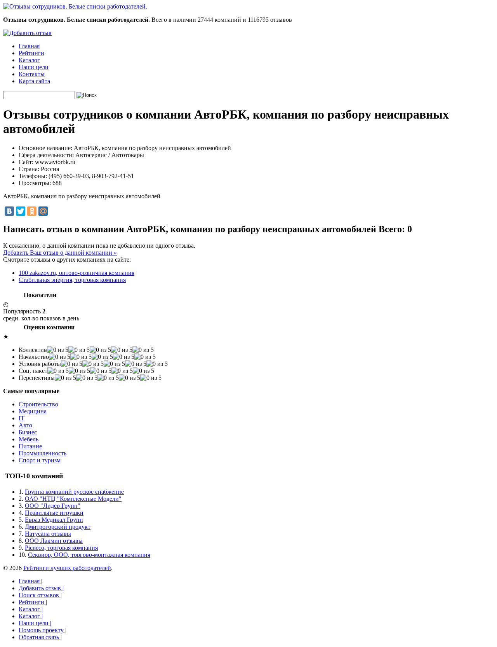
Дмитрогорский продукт (57, 526)
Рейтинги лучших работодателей (67, 568)
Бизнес (28, 432)
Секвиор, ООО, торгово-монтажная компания (89, 554)
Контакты (32, 74)
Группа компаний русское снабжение (74, 491)
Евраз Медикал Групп (54, 519)
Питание (30, 446)
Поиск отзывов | (40, 595)
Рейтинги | (33, 602)
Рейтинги (31, 53)
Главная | (30, 581)
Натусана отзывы (48, 533)
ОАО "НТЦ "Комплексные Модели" (73, 498)
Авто (25, 425)
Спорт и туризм (40, 460)
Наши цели (34, 67)
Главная (29, 46)
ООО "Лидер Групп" (52, 505)
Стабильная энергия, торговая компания (72, 279)
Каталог (29, 60)
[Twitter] (20, 211)
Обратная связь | (40, 637)
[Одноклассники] (31, 211)
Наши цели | (35, 623)
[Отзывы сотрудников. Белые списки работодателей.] (75, 6)
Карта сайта (34, 81)
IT (21, 418)
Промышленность (42, 453)
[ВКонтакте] (9, 211)
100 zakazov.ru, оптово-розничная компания (76, 272)
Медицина (33, 411)
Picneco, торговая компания (61, 547)
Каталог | (31, 609)
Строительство (38, 404)
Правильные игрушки (54, 512)
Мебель (28, 439)
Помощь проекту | (42, 630)
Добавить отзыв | (41, 588)
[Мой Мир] (43, 211)
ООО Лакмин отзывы (54, 540)
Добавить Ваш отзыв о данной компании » (60, 252)
